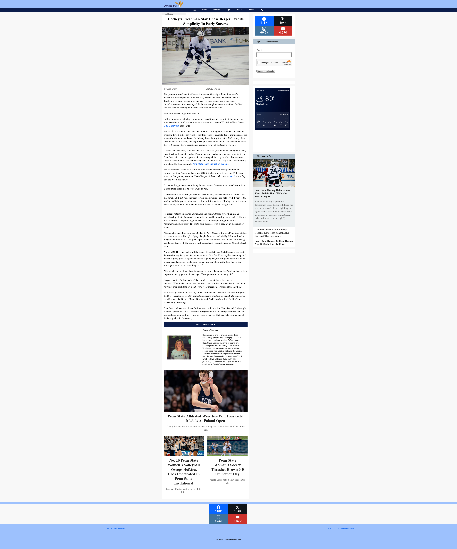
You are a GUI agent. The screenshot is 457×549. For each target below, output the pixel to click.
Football (251, 10)
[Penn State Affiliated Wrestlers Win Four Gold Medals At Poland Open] (206, 411)
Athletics (169, 14)
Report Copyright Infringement (341, 528)
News (204, 10)
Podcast (216, 10)
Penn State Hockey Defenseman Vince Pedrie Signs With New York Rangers (272, 193)
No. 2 (232, 176)
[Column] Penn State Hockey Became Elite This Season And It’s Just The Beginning (272, 232)
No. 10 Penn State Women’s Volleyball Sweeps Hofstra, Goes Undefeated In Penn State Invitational (184, 471)
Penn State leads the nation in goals (210, 164)
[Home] (173, 6)
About (239, 10)
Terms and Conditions (116, 528)
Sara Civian (172, 89)
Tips (228, 10)
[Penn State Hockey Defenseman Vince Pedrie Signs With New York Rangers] (274, 187)
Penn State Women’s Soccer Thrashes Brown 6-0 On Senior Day (227, 467)
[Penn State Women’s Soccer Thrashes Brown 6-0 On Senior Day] (227, 455)
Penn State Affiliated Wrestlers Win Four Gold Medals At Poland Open (205, 418)
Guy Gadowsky (171, 125)
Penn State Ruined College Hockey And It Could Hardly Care (274, 242)
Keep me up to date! (265, 71)
